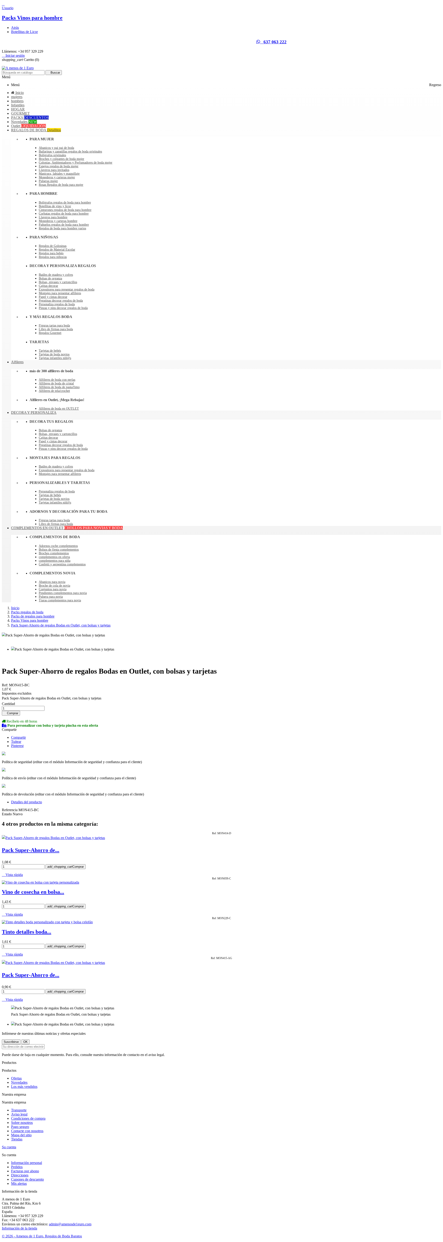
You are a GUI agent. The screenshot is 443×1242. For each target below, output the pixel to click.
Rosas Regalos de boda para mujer (61, 184)
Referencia (10, 810)
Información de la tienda (19, 1228)
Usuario (7, 8)
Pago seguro (20, 1127)
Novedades (19, 1082)
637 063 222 (273, 41)
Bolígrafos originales (52, 155)
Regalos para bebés (51, 253)
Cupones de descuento (27, 1179)
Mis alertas (19, 1183)
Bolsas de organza (50, 278)
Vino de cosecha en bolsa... (33, 892)
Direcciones (19, 1175)
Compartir (18, 737)
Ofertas (16, 1078)
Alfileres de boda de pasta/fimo (59, 387)
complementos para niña (54, 560)
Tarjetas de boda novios (54, 354)
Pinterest (17, 746)
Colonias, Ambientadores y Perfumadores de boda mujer (75, 162)
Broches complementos (54, 553)
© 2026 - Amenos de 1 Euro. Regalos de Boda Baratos (42, 1236)
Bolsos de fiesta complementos (59, 549)
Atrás (15, 28)
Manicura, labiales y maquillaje (59, 173)
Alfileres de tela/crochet (54, 391)
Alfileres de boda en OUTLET (59, 408)
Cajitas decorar (48, 286)
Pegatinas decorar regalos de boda (61, 300)
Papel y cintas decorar (53, 297)
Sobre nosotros (22, 1123)
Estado (7, 814)
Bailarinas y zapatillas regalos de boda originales (70, 151)
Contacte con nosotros (27, 1131)
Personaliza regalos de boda (57, 304)
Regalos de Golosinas (52, 246)
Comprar (11, 713)
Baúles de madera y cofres (56, 274)
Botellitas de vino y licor (55, 206)
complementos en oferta (54, 557)
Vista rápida (12, 875)
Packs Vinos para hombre (32, 18)
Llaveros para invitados (54, 170)
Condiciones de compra (28, 1118)
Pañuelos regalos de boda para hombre (64, 224)
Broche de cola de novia (54, 585)
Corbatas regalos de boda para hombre (64, 213)
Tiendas (16, 1139)
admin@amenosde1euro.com (70, 1224)
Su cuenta (9, 1147)
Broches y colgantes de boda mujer (61, 159)
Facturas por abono (25, 1171)
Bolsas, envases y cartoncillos (58, 282)
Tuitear (16, 742)
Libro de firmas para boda (56, 329)
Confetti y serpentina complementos (62, 564)
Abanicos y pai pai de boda (56, 148)
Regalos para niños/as (53, 257)
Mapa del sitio (21, 1135)
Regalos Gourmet (50, 333)
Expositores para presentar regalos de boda (66, 289)
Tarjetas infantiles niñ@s (55, 358)
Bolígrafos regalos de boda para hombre (65, 202)
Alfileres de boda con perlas (57, 379)
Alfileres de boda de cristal (56, 383)
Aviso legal (19, 1114)
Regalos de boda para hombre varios (62, 228)
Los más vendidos (24, 1087)
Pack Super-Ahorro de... (30, 850)
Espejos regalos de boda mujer (58, 166)
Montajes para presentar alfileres (60, 293)
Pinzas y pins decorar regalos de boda (63, 308)
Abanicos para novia (52, 582)
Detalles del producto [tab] (26, 802)
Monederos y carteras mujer (57, 177)
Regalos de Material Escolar (57, 249)
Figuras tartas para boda (54, 325)
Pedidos (17, 1167)
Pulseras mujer (48, 181)
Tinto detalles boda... (26, 932)
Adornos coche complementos (58, 546)
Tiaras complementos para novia (60, 600)
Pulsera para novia (51, 596)
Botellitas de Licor (24, 32)
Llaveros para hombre (53, 217)
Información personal (26, 1163)
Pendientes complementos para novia (63, 593)
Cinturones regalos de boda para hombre (65, 210)
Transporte (19, 1110)
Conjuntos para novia (52, 589)
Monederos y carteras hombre (58, 221)
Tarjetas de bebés (50, 350)
